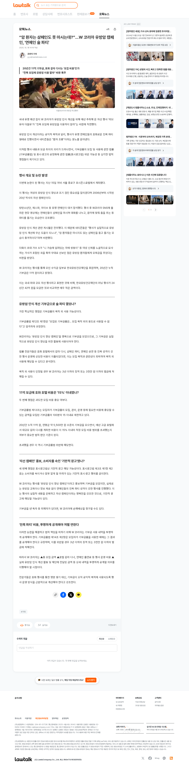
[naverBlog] (157, 758)
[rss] (171, 758)
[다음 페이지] (155, 210)
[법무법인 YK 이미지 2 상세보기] (140, 94)
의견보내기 (112, 625)
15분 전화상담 (140, 702)
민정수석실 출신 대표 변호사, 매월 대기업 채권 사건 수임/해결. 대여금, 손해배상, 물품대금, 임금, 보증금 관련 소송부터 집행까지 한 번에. (149, 113)
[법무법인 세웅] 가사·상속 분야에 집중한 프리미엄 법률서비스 (147, 31)
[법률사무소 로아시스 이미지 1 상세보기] (132, 199)
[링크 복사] (55, 595)
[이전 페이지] (144, 210)
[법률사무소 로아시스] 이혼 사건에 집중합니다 (146, 175)
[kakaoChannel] (164, 758)
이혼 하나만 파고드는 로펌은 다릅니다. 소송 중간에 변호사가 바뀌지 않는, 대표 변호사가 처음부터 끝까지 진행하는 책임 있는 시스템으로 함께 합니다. (149, 180)
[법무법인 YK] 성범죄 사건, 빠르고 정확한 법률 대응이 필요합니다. (149, 69)
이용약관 (28, 718)
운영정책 (65, 718)
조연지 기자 (32, 54)
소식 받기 (91, 680)
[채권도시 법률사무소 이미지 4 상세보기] (170, 123)
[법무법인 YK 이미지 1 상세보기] (131, 94)
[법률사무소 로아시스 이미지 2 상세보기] (145, 199)
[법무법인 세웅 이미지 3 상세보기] (158, 56)
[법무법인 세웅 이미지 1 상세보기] (132, 56)
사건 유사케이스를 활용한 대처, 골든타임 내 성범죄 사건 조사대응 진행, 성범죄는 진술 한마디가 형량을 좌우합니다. (147, 75)
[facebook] (150, 758)
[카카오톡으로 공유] (79, 595)
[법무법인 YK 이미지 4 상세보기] (160, 94)
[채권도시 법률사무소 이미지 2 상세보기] (145, 123)
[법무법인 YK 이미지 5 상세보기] (170, 94)
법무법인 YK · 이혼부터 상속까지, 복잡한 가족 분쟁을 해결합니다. (149, 136)
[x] (143, 758)
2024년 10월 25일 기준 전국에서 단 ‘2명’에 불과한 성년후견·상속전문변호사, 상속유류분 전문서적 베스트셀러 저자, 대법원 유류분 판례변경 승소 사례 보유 (149, 37)
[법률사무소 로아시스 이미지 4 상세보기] (170, 199)
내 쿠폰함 (119, 705)
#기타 (23, 612)
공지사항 (158, 702)
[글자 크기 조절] (107, 29)
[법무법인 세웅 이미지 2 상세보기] (145, 56)
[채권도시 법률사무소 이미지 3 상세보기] (158, 123)
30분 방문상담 (140, 705)
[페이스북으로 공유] (63, 595)
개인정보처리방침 (41, 718)
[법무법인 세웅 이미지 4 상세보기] (171, 56)
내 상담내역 (120, 702)
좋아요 (27, 625)
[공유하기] (115, 29)
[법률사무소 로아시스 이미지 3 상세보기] (157, 199)
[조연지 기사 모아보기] (22, 55)
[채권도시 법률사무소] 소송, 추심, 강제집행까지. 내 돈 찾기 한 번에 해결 (149, 107)
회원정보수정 (120, 709)
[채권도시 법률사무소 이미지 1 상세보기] (132, 123)
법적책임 (55, 718)
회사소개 (18, 718)
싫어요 (45, 625)
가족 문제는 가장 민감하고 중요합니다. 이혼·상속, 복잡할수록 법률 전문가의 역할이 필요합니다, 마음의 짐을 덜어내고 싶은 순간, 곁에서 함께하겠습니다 (148, 142)
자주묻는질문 (159, 705)
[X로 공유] (71, 595)
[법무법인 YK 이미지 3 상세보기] (150, 94)
